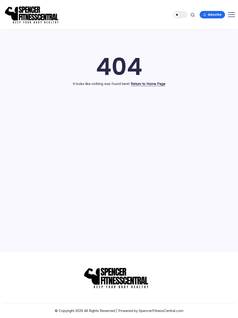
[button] (180, 14)
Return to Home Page (148, 83)
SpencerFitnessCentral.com (161, 310)
